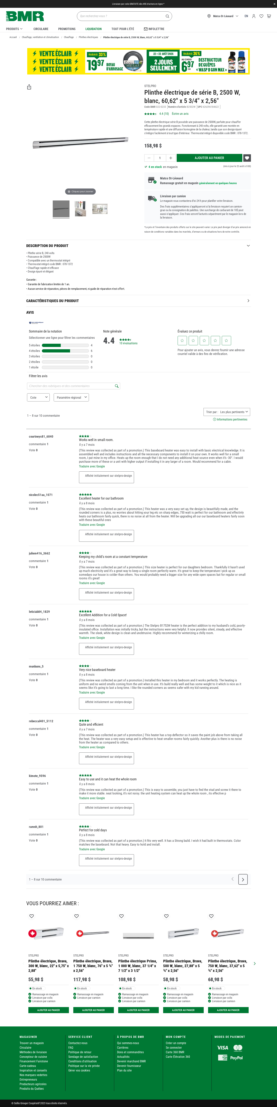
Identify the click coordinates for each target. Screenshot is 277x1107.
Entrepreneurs (28, 1079)
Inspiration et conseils (33, 1070)
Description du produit (47, 245)
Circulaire (41, 29)
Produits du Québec (32, 1088)
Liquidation (93, 29)
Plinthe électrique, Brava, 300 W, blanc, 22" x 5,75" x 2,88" (48, 966)
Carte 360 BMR (175, 1052)
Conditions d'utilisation (82, 1061)
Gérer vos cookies (79, 1070)
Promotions (67, 29)
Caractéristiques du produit (52, 301)
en (246, 16)
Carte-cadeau (28, 1066)
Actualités (123, 1057)
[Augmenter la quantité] (171, 158)
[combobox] (232, 412)
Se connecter (174, 1047)
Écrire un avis (180, 114)
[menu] (138, 28)
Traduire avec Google (92, 466)
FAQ (70, 1047)
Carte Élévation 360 (178, 1057)
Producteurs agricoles (33, 1084)
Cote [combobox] (33, 397)
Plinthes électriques (88, 37)
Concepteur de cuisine (33, 1057)
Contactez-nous (77, 1043)
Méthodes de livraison (33, 1052)
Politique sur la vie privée (84, 1066)
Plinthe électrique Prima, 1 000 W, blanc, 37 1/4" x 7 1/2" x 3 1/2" (137, 966)
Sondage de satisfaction (83, 1057)
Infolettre (156, 29)
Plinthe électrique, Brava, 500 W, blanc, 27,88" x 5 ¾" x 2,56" (182, 966)
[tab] (138, 245)
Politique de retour (79, 1052)
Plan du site (124, 1070)
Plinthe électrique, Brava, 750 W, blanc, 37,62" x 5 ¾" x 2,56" (227, 966)
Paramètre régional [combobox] (69, 397)
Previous (23, 963)
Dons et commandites (130, 1052)
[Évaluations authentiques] (36, 323)
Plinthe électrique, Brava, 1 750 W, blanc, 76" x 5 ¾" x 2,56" (93, 966)
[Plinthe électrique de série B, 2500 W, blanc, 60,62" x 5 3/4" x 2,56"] (61, 209)
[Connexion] (254, 16)
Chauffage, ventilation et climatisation (40, 37)
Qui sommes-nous (128, 1043)
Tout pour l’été (123, 29)
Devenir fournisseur (129, 1066)
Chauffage (69, 37)
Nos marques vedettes (33, 1075)
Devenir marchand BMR (131, 1061)
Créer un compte (176, 1043)
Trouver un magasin (32, 1043)
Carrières (122, 1047)
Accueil (13, 37)
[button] (182, 340)
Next (254, 963)
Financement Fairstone (34, 1061)
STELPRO (150, 86)
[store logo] (25, 16)
